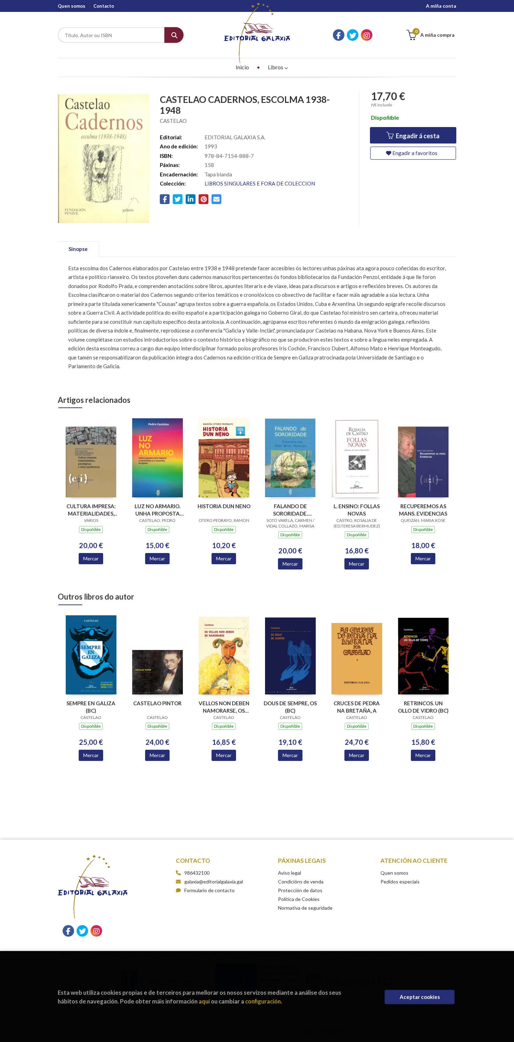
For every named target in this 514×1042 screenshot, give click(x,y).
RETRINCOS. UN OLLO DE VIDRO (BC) (423, 707)
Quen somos (71, 6)
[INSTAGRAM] (366, 35)
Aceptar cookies (420, 997)
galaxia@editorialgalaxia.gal (213, 881)
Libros (276, 67)
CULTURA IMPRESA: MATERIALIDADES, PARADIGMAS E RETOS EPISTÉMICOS (91, 510)
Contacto (103, 6)
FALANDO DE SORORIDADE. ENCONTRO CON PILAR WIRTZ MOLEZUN (290, 510)
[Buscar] (174, 35)
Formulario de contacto (209, 890)
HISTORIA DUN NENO (224, 506)
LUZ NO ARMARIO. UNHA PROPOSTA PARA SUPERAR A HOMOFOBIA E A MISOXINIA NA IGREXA (157, 510)
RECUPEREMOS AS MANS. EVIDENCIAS (423, 510)
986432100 (196, 873)
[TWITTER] (352, 35)
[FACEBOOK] (338, 35)
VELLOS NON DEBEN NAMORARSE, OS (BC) (224, 707)
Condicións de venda (300, 881)
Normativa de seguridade (305, 908)
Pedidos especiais (400, 881)
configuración (263, 1001)
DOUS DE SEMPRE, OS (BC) (290, 707)
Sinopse (78, 249)
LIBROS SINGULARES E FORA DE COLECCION (260, 183)
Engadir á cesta (417, 136)
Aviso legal (289, 873)
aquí (204, 1001)
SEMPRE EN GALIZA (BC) (90, 707)
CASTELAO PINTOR (157, 703)
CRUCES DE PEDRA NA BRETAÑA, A (357, 707)
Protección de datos (300, 890)
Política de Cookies (299, 899)
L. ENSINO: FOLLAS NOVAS (357, 510)
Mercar (91, 558)
